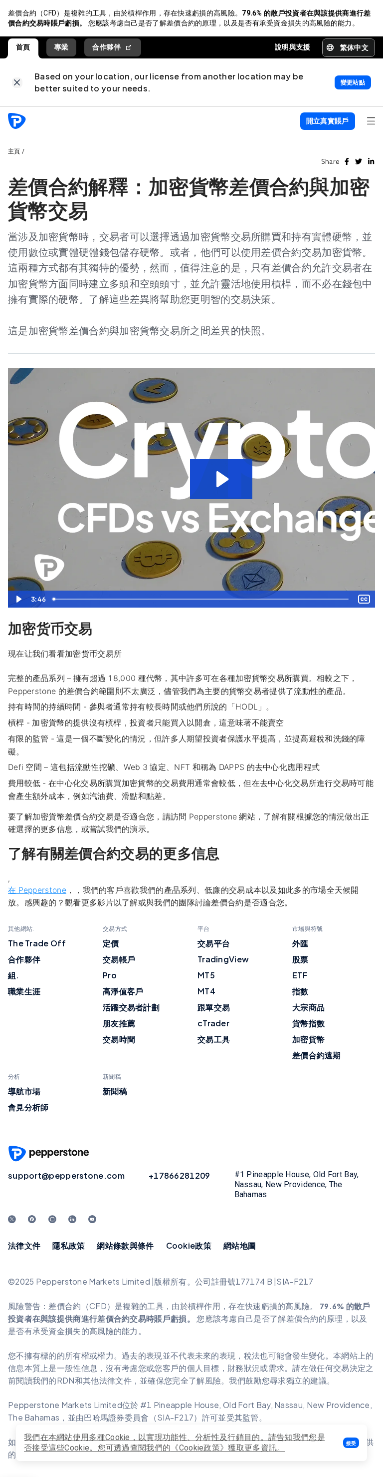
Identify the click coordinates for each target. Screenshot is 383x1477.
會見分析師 (28, 1107)
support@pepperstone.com (66, 1175)
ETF (300, 975)
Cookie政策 (188, 1245)
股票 (300, 959)
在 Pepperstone (37, 890)
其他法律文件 (107, 1380)
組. (13, 975)
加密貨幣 (308, 1039)
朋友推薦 (119, 1023)
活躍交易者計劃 (131, 1007)
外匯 (300, 943)
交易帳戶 (119, 959)
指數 (300, 991)
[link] (17, 82)
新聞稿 (115, 1091)
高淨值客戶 (123, 991)
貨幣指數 (308, 1023)
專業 (61, 47)
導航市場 (24, 1091)
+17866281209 (179, 1175)
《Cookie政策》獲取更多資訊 (224, 1448)
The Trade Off (37, 943)
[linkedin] (371, 161)
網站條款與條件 (125, 1245)
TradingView (223, 959)
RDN (66, 1380)
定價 (111, 943)
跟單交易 (213, 1007)
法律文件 (24, 1245)
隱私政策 (68, 1245)
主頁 (14, 151)
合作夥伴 (106, 47)
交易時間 (119, 1039)
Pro (110, 975)
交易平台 (213, 943)
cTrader (213, 1023)
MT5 (206, 975)
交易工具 (213, 1039)
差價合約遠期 (316, 1055)
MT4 (206, 991)
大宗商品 (308, 1007)
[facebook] (347, 161)
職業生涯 (24, 991)
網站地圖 (239, 1245)
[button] (351, 1443)
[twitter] (358, 161)
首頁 (23, 47)
